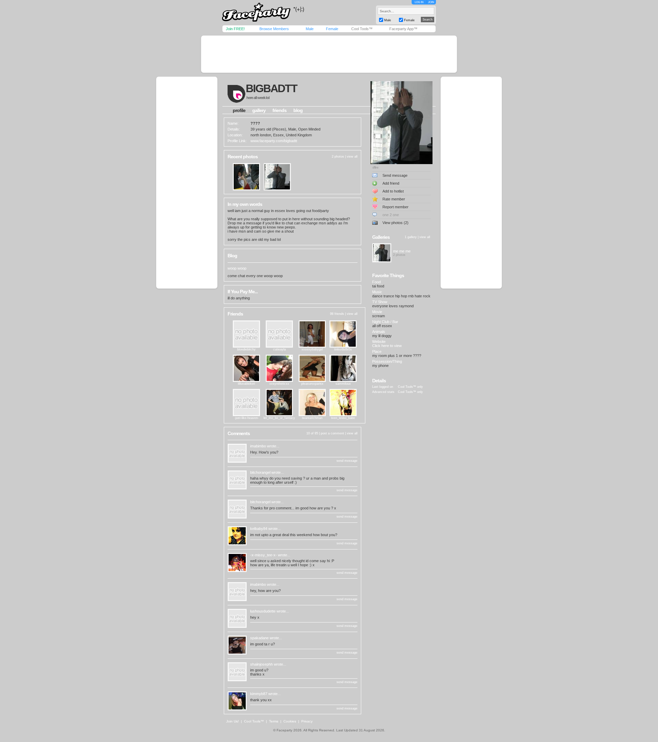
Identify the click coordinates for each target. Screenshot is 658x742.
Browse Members (274, 29)
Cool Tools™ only (410, 386)
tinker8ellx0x (343, 349)
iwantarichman (312, 418)
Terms (273, 721)
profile (239, 110)
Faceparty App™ (403, 29)
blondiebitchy (246, 349)
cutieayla (279, 349)
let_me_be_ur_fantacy (279, 418)
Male (310, 29)
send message (347, 460)
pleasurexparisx (312, 383)
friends (279, 110)
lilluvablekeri (246, 383)
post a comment (332, 433)
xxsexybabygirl (312, 349)
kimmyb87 (258, 694)
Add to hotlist (393, 191)
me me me (402, 251)
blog (298, 110)
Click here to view (387, 346)
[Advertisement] (329, 54)
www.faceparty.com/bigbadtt (274, 141)
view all (352, 156)
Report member (395, 207)
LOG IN (419, 2)
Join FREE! (235, 29)
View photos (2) (395, 223)
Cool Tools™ (362, 29)
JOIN (431, 2)
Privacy (307, 721)
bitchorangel (260, 472)
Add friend (390, 183)
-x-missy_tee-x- (263, 555)
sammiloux (343, 383)
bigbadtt (271, 88)
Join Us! (232, 721)
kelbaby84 (258, 529)
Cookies (289, 721)
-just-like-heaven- (246, 418)
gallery (259, 110)
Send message (394, 175)
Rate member (393, 199)
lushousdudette (263, 611)
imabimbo (258, 446)
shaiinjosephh (261, 664)
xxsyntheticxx (279, 383)
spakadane (259, 638)
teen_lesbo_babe (343, 418)
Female (332, 29)
